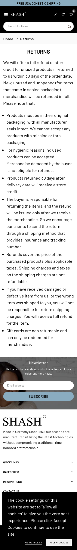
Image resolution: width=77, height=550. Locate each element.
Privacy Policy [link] (33, 542)
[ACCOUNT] (55, 14)
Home (8, 38)
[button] (6, 14)
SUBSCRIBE (38, 396)
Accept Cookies (59, 542)
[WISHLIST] (63, 14)
